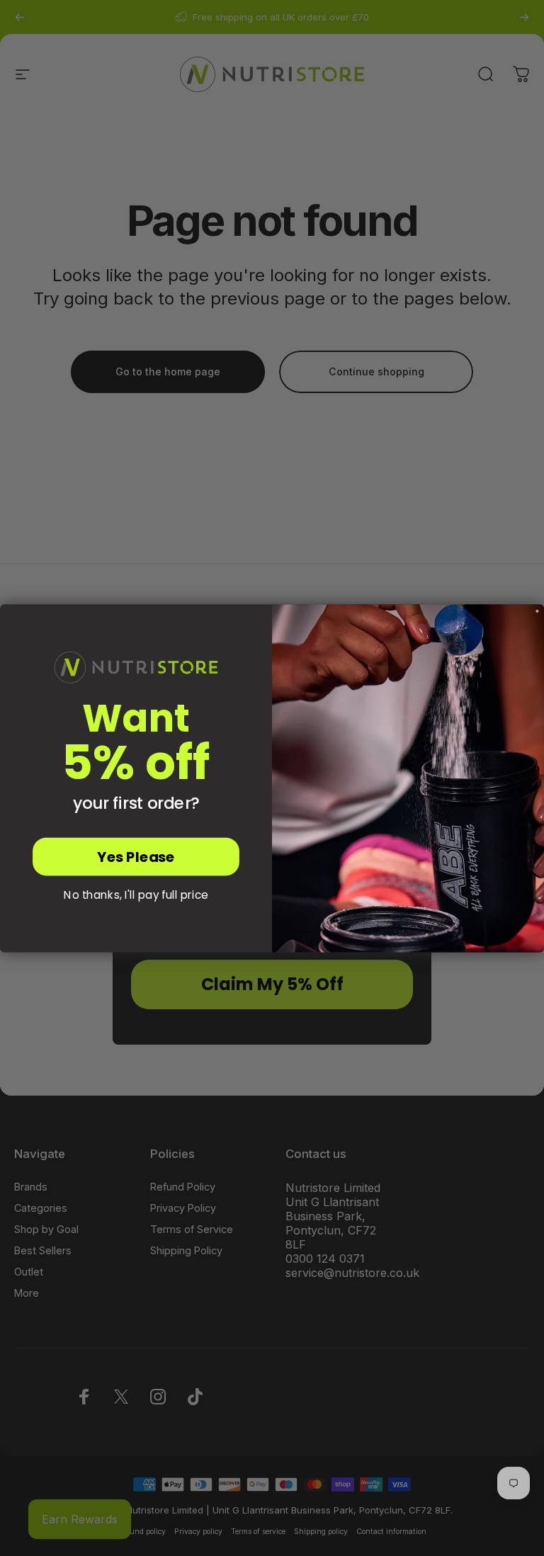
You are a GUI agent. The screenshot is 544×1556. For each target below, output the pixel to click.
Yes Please (135, 856)
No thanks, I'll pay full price (136, 894)
